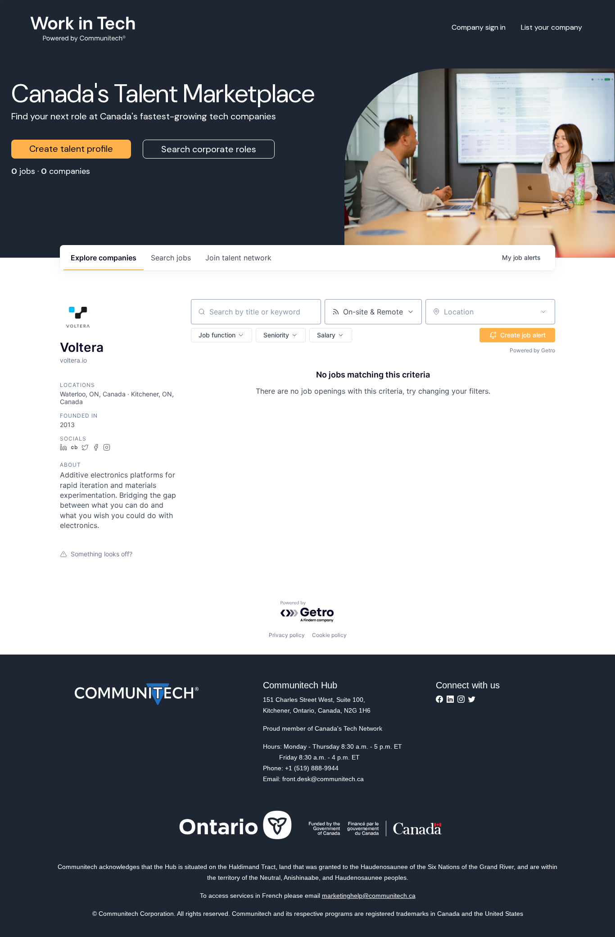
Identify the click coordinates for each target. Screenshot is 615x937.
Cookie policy (329, 635)
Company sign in (479, 27)
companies (103, 257)
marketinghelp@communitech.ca (369, 895)
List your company (551, 27)
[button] (221, 335)
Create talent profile (71, 149)
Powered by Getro (532, 350)
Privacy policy (287, 635)
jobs (171, 257)
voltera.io (73, 360)
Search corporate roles (208, 149)
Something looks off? (101, 554)
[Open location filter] (543, 312)
